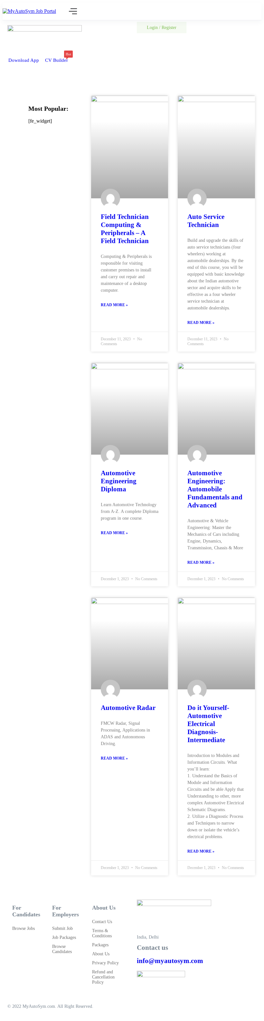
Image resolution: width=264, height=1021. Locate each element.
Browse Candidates (62, 949)
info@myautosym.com (170, 961)
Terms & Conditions (102, 933)
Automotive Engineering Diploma (119, 481)
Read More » (114, 305)
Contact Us (102, 921)
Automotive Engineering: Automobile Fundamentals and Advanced (214, 489)
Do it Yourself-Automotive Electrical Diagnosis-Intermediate (208, 724)
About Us (100, 953)
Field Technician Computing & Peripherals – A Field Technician (125, 229)
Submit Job (62, 928)
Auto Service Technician (205, 221)
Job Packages (64, 937)
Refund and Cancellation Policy (103, 977)
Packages (100, 944)
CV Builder (56, 58)
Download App (23, 60)
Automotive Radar (128, 708)
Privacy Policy (105, 962)
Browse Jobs (23, 928)
